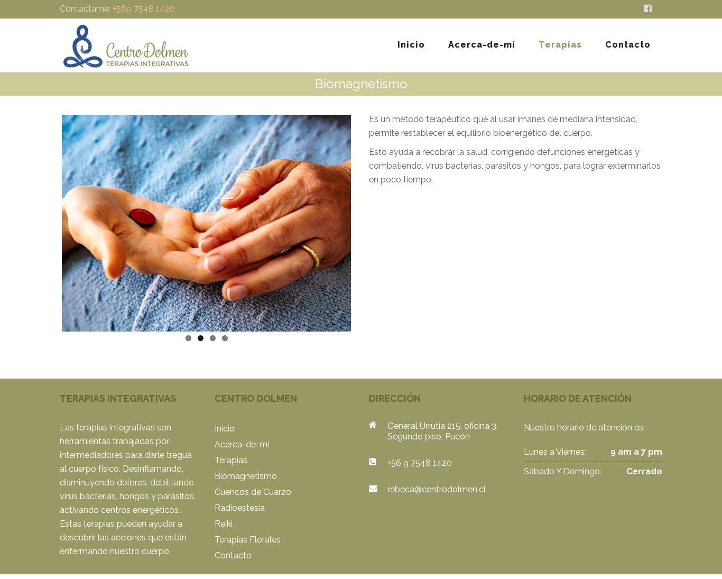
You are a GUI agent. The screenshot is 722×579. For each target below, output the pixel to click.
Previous (46, 221)
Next (366, 221)
